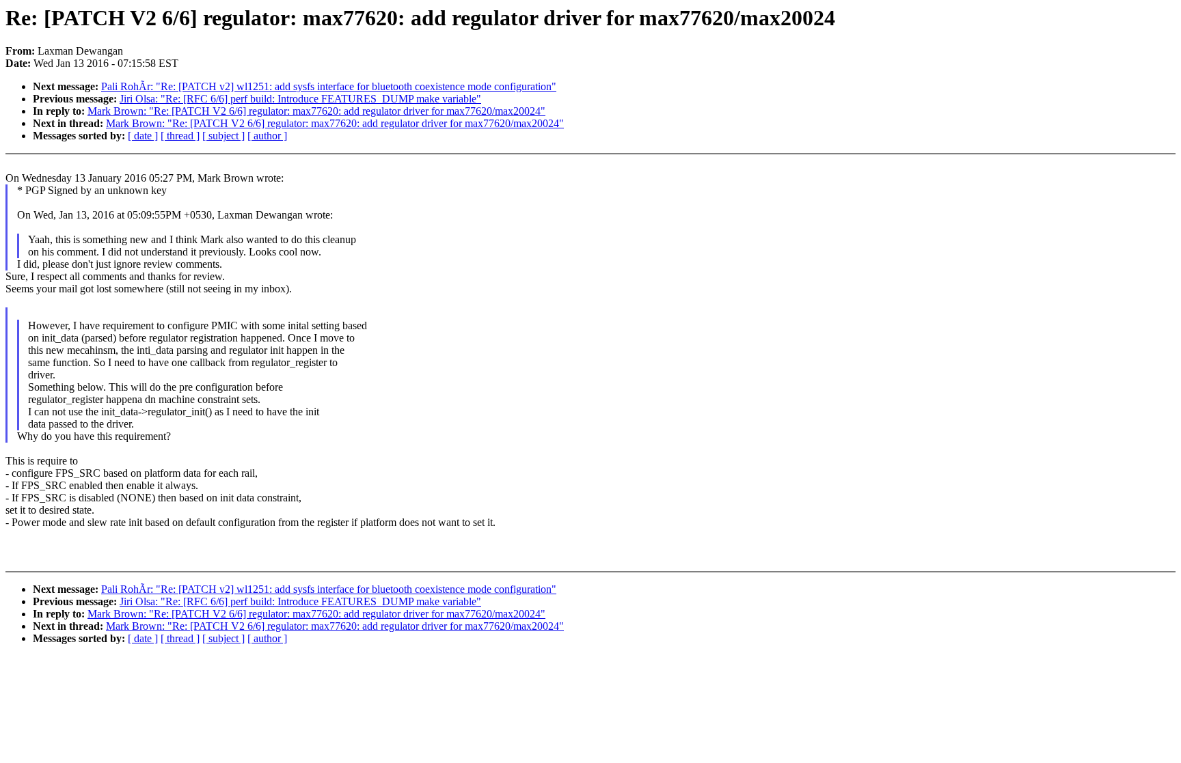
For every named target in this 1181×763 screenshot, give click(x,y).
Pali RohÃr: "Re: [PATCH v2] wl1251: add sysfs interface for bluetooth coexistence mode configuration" (328, 86)
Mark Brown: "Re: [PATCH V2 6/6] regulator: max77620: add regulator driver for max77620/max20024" (316, 111)
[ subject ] (223, 135)
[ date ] (143, 135)
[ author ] (267, 135)
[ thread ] (180, 135)
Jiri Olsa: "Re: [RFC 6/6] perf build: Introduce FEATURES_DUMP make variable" (300, 99)
